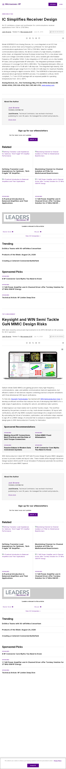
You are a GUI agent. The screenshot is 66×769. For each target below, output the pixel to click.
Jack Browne (6, 32)
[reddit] (36, 38)
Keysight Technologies (19, 399)
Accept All (33, 765)
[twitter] (33, 38)
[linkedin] (30, 38)
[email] (39, 38)
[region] (33, 763)
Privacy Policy (57, 760)
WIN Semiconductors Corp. (50, 399)
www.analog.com (48, 85)
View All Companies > (33, 236)
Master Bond (7, 232)
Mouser (36, 232)
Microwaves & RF (26, 32)
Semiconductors (7, 14)
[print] (63, 38)
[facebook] (27, 38)
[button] (3, 4)
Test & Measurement (8, 314)
